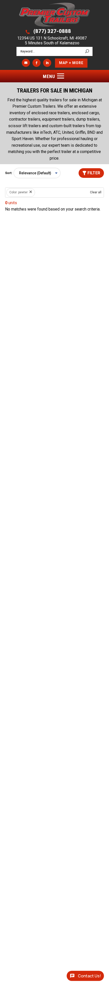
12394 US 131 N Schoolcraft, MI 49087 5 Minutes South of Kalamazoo (52, 40)
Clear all (95, 192)
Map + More (71, 63)
